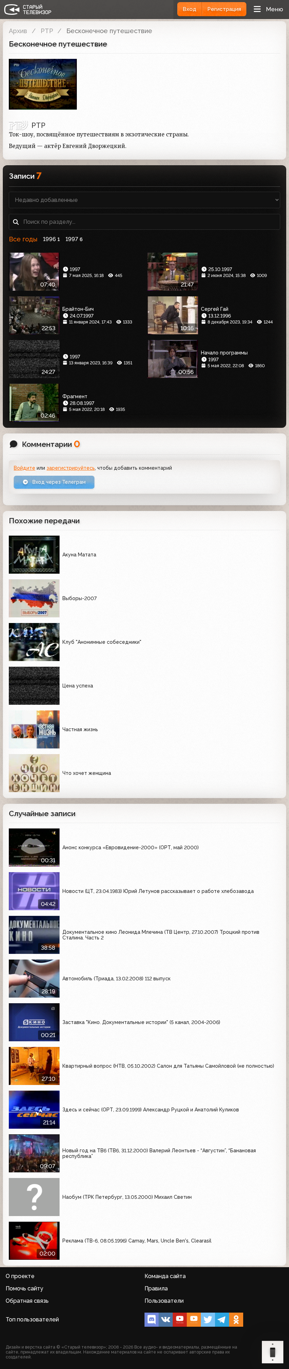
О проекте (20, 1276)
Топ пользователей (32, 1319)
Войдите (24, 468)
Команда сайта (165, 1276)
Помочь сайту (24, 1288)
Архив (18, 31)
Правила (156, 1288)
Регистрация (224, 9)
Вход (189, 9)
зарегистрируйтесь (71, 468)
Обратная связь (27, 1300)
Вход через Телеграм (58, 482)
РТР (47, 31)
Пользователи (164, 1300)
